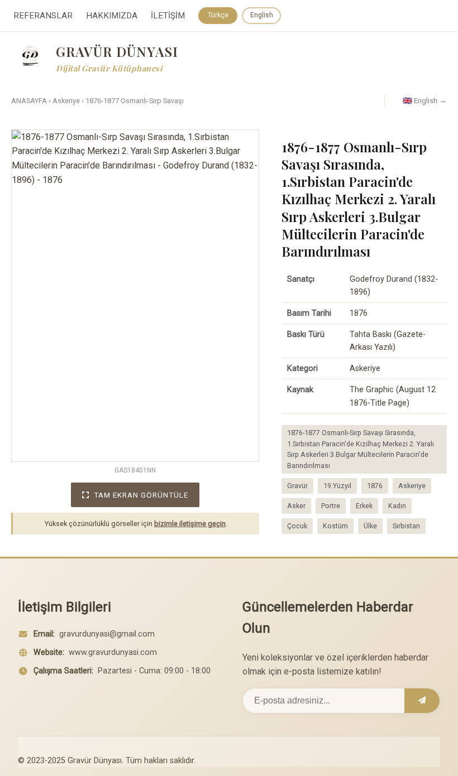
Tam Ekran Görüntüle (141, 494)
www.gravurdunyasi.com (113, 652)
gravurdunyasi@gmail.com (107, 634)
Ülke (370, 526)
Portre (330, 506)
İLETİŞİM (168, 16)
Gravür (297, 485)
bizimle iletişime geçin (190, 523)
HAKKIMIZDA (111, 16)
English (261, 15)
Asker (296, 506)
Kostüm (335, 526)
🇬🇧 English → (425, 100)
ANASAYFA (29, 101)
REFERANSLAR (43, 16)
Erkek (364, 506)
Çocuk (297, 526)
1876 (375, 485)
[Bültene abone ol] (422, 700)
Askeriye (66, 101)
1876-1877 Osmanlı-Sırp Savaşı (134, 101)
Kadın (397, 506)
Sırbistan (406, 526)
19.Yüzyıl (337, 485)
